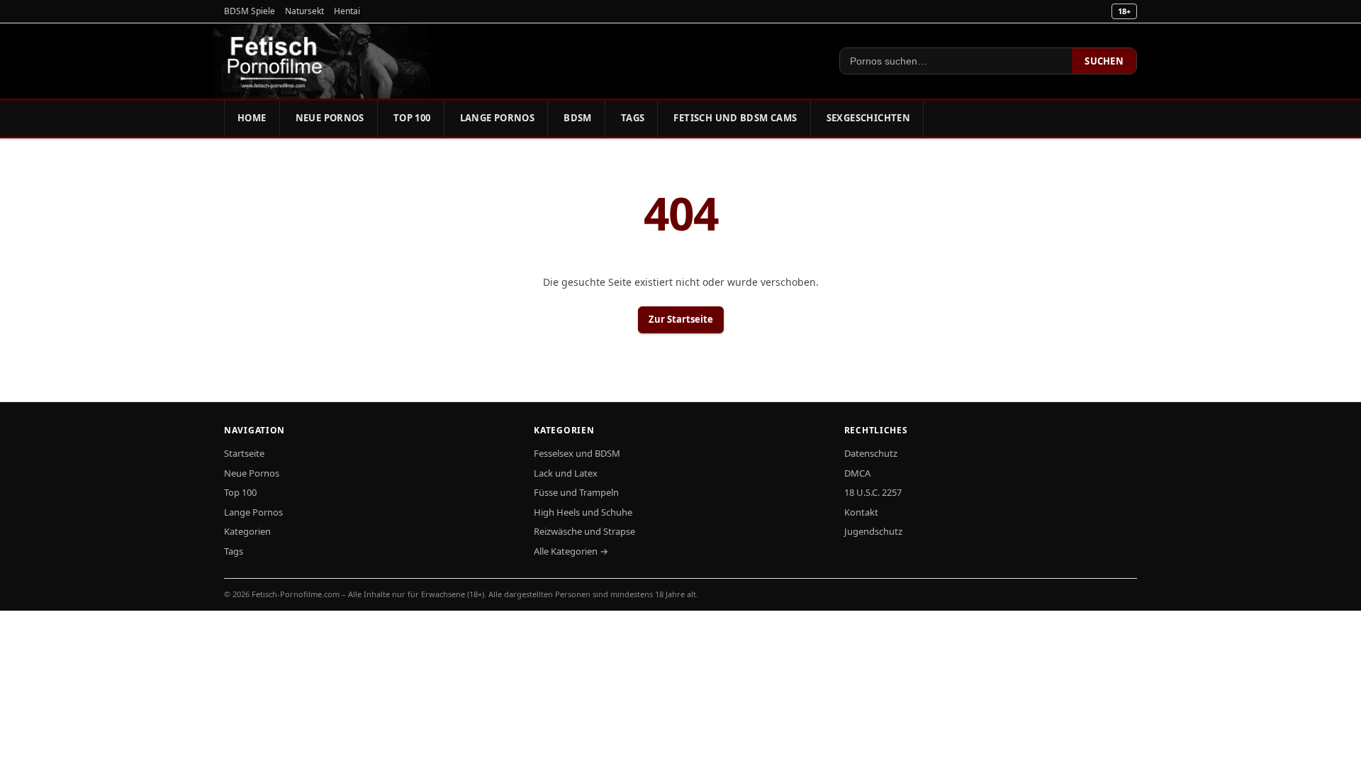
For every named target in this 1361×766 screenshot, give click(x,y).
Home (252, 117)
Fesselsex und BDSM (577, 453)
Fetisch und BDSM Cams (735, 117)
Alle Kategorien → (571, 551)
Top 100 (412, 117)
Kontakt (861, 512)
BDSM (578, 117)
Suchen (1104, 61)
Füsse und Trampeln (576, 492)
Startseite (244, 453)
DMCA (857, 473)
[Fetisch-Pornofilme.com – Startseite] (274, 61)
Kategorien (247, 531)
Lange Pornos (497, 117)
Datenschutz (870, 453)
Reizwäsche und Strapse (584, 531)
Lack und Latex (566, 473)
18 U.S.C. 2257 (873, 492)
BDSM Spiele (249, 11)
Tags (633, 117)
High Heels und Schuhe (583, 512)
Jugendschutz (873, 531)
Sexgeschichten (868, 117)
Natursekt (304, 11)
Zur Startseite (681, 319)
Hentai (347, 11)
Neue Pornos (330, 117)
